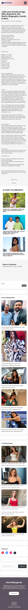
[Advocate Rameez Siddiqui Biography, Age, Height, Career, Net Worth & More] (14, 312)
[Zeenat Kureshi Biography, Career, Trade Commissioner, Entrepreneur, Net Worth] (14, 346)
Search (3, 283)
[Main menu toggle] (25, 2)
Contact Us (14, 602)
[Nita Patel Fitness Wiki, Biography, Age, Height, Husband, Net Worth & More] (14, 375)
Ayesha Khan (4, 173)
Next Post (14, 183)
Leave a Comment (5, 21)
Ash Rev (14, 172)
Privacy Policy (14, 605)
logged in (11, 266)
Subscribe (22, 566)
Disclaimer (14, 603)
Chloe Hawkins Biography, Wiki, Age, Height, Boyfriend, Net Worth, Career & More (14, 254)
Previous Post (14, 179)
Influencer (12, 21)
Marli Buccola (20, 172)
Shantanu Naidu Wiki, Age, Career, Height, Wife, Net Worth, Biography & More (14, 232)
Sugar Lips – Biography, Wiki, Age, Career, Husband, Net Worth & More (14, 210)
